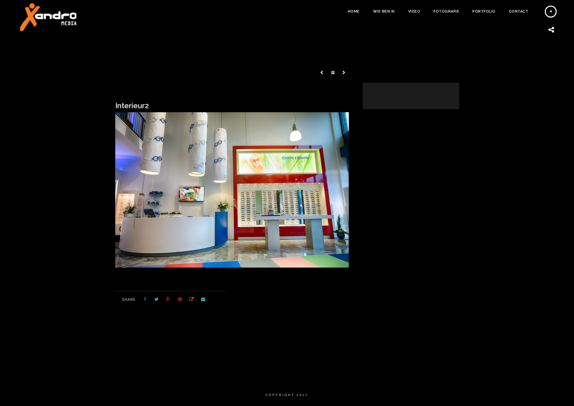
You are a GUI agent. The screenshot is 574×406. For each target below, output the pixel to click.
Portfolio (484, 11)
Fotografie (446, 11)
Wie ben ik (384, 11)
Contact (518, 11)
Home (354, 11)
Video (414, 11)
